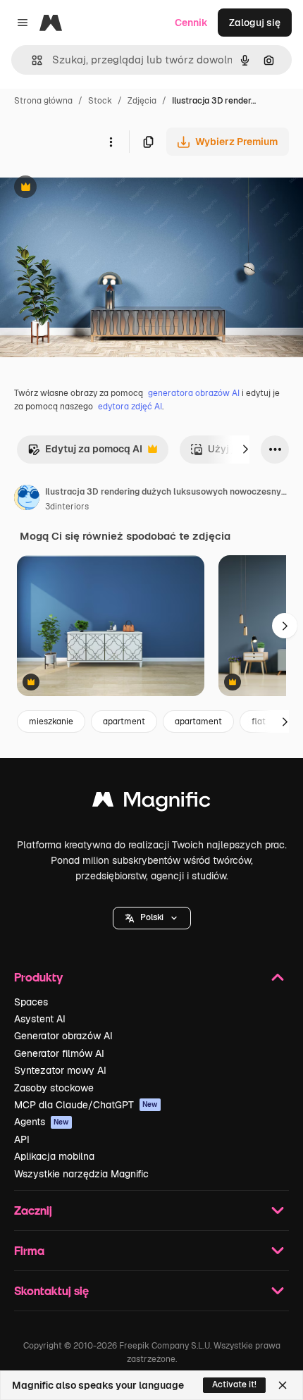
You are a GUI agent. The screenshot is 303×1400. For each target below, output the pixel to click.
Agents (41, 1121)
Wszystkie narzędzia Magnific (81, 1173)
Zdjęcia (142, 100)
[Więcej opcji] (111, 142)
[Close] (282, 1385)
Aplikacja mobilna (54, 1156)
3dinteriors (67, 506)
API (22, 1139)
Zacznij (33, 1210)
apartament (198, 721)
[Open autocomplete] (31, 60)
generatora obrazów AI (194, 393)
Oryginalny (97, 188)
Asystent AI (40, 1018)
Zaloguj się (254, 22)
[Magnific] (151, 803)
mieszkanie (51, 721)
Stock (100, 100)
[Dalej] (245, 449)
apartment (124, 721)
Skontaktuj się (51, 1290)
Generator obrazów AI (63, 1035)
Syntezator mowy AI (60, 1070)
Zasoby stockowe (54, 1088)
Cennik (191, 22)
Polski (151, 917)
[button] (152, 918)
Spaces (31, 1002)
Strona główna (43, 100)
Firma (29, 1250)
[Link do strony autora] (26, 499)
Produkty (38, 977)
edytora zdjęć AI (130, 406)
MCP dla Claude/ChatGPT (86, 1104)
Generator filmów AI (59, 1053)
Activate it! (234, 1384)
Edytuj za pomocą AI (84, 452)
